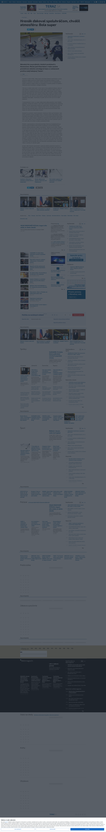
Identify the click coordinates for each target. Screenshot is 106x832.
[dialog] (53, 825)
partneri (6, 821)
